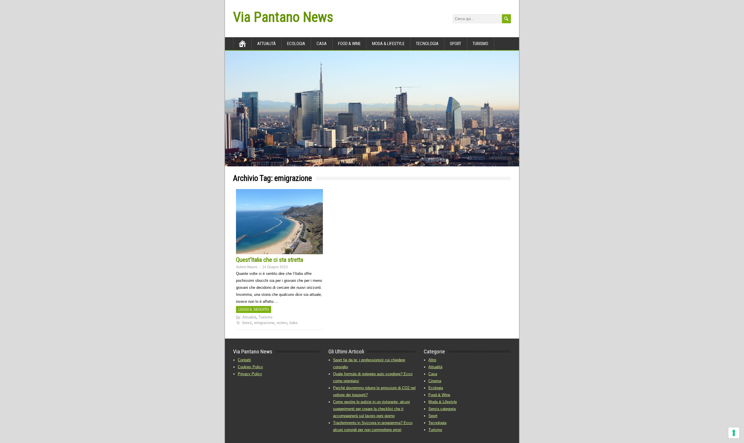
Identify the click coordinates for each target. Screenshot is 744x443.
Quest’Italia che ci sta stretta (269, 259)
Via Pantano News (283, 17)
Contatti (244, 360)
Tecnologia (427, 43)
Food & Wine (349, 43)
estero (282, 323)
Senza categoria (442, 409)
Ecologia (296, 43)
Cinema (434, 381)
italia (293, 323)
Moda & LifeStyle (388, 43)
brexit (247, 323)
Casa (321, 43)
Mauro (252, 267)
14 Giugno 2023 (275, 267)
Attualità (266, 43)
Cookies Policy (250, 367)
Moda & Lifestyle (442, 402)
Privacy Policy (250, 374)
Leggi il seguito (253, 309)
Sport (455, 43)
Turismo (480, 43)
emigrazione (264, 323)
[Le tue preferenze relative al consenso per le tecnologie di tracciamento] (733, 432)
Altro (432, 360)
